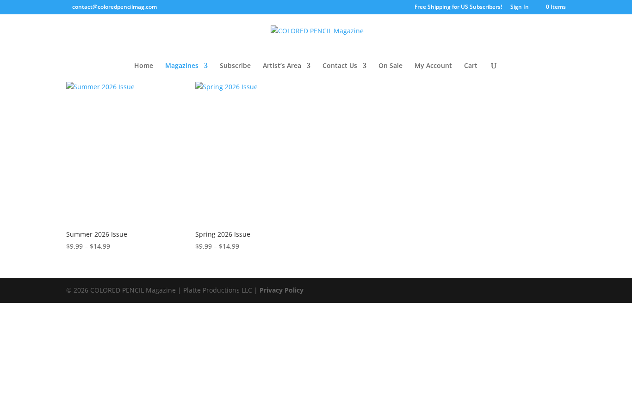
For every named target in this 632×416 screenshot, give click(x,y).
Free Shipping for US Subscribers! (458, 7)
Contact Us (339, 66)
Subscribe (235, 66)
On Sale (390, 66)
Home (143, 66)
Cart (470, 66)
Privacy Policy (282, 290)
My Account (433, 66)
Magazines (181, 66)
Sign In (519, 7)
